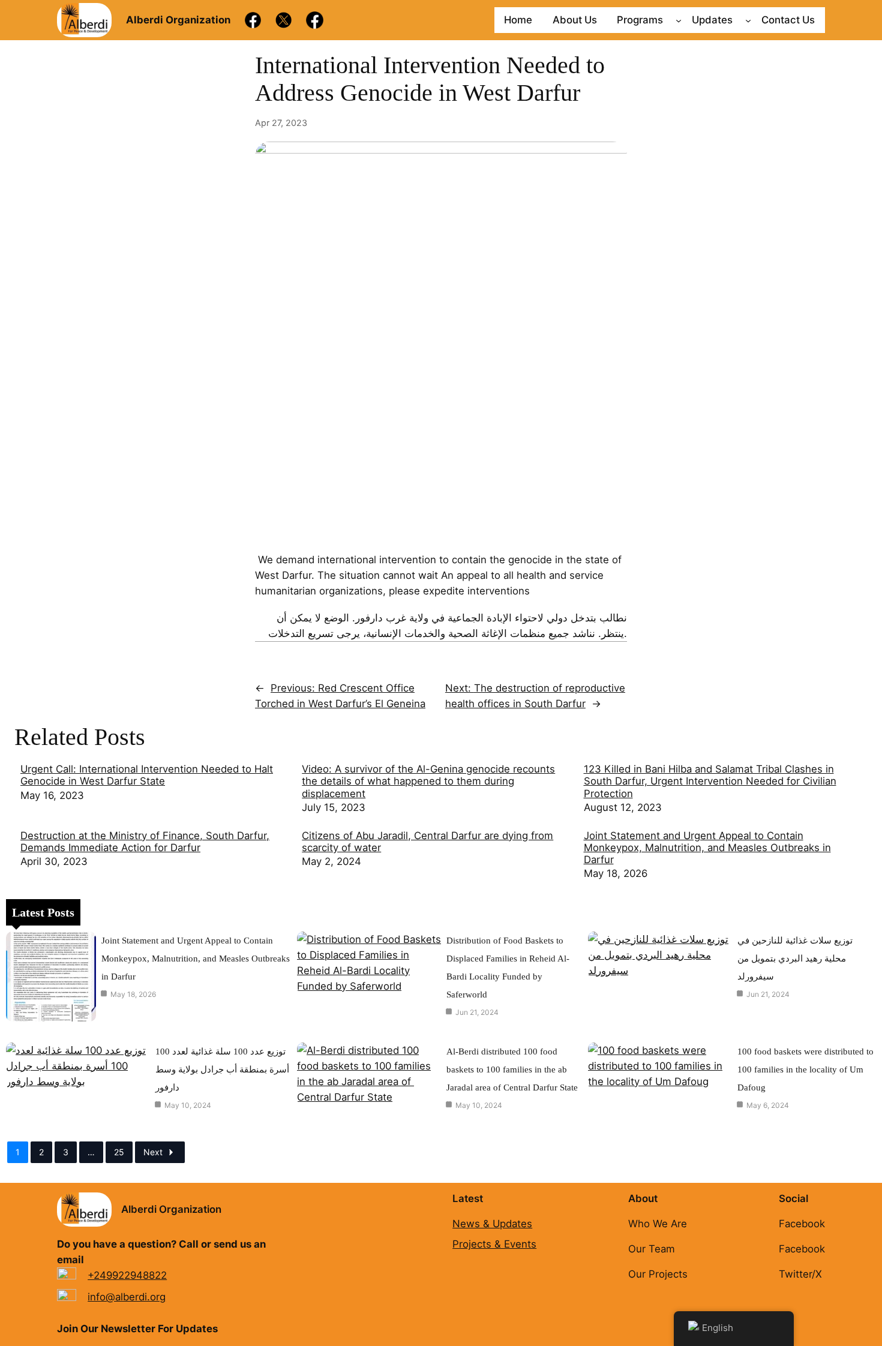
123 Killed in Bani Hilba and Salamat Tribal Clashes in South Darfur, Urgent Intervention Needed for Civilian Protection (710, 781)
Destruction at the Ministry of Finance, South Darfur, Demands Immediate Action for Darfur (144, 842)
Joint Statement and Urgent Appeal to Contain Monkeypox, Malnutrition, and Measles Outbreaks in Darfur (707, 848)
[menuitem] (155, 789)
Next (153, 1152)
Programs (640, 20)
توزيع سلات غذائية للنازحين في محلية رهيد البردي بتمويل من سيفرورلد (795, 958)
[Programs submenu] (679, 20)
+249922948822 (127, 1275)
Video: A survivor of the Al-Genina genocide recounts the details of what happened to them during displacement (428, 781)
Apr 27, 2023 (281, 123)
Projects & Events (494, 1244)
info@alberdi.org (127, 1297)
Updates (712, 20)
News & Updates (492, 1224)
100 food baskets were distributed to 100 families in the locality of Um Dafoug (805, 1069)
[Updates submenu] (748, 20)
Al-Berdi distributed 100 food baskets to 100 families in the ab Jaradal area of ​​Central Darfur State (512, 1069)
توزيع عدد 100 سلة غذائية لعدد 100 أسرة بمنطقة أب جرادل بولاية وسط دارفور (222, 1069)
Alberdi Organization (171, 1209)
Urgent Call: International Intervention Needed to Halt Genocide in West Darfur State (146, 775)
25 (119, 1152)
